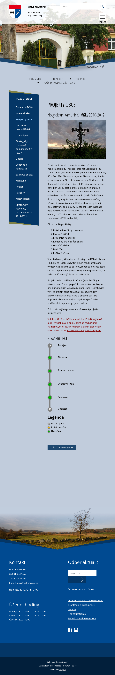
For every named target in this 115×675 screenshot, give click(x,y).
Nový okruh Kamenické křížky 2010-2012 (59, 82)
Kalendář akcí (23, 113)
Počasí (19, 186)
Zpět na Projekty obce (61, 447)
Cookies (72, 609)
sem (59, 312)
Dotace (19, 158)
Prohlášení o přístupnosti (81, 604)
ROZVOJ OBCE (58, 79)
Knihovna (21, 180)
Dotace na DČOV (24, 107)
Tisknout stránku (77, 613)
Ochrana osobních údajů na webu (85, 600)
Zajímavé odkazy (24, 174)
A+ (104, 66)
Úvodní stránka (34, 79)
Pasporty (20, 192)
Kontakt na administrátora (82, 618)
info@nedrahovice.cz (27, 583)
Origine (62, 669)
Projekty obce (81, 79)
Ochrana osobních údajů (81, 589)
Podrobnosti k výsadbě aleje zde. (84, 330)
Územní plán (22, 135)
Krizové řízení (23, 198)
